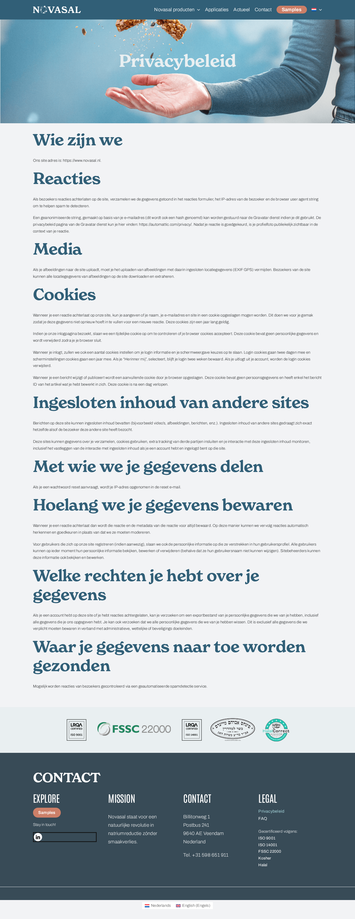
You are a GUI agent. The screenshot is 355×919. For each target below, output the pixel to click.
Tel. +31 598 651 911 (206, 855)
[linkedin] (38, 837)
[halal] (276, 720)
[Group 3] (57, 7)
